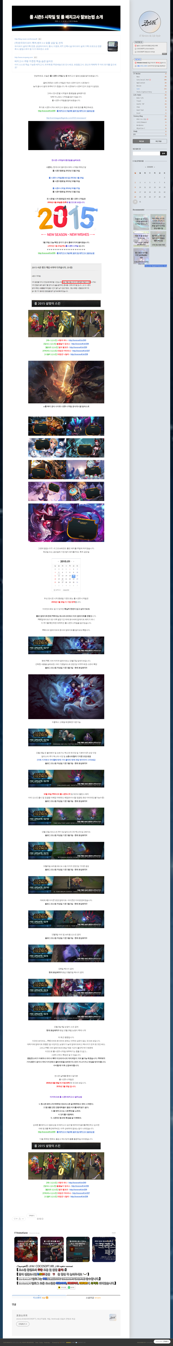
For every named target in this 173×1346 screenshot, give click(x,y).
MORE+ (164, 53)
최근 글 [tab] (141, 141)
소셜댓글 (93, 1298)
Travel (151, 101)
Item (151, 107)
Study (149, 131)
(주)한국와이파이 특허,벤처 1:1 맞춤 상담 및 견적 (39, 43)
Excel (151, 113)
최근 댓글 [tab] (158, 141)
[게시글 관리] (22, 1219)
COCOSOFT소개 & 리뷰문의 (145, 49)
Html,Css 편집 (151, 119)
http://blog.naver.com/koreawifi (26, 39)
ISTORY (62, 1342)
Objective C (151, 128)
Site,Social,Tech (151, 80)
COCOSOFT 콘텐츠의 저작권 (146, 52)
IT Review (149, 74)
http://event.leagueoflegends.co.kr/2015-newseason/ (66, 118)
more (114, 1233)
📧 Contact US (80, 1342)
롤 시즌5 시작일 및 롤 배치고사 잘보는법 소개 (66, 17)
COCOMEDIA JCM (151, 1342)
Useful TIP (151, 104)
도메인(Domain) (151, 122)
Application (151, 83)
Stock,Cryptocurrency (151, 92)
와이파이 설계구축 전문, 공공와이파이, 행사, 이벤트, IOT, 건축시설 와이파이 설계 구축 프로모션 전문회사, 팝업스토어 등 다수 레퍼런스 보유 (58, 47)
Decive (151, 86)
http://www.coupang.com (24, 57)
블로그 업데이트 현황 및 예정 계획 (147, 46)
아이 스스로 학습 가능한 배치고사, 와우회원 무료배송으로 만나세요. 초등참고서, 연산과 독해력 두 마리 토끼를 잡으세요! (65, 65)
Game (151, 89)
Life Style (149, 95)
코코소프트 (22, 1315)
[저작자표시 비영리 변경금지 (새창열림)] (40, 1219)
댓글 (14, 1304)
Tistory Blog (149, 116)
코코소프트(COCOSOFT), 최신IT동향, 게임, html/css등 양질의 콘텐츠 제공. (46, 1319)
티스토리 (39, 1298)
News (151, 77)
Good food (151, 110)
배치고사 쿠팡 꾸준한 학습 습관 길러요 (34, 61)
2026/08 (150, 167)
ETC (149, 134)
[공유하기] (19, 1219)
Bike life (151, 98)
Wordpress (151, 125)
